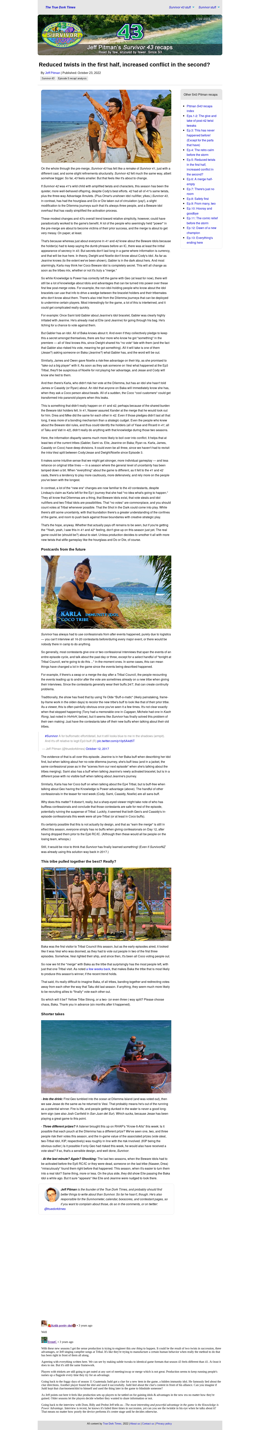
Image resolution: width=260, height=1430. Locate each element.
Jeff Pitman (52, 72)
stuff (180, 7)
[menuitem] (180, 7)
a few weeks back (98, 969)
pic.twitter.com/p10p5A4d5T (116, 741)
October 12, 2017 (97, 748)
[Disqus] (131, 1268)
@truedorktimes (55, 1209)
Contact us (148, 1423)
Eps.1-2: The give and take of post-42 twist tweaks (201, 121)
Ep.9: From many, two (201, 203)
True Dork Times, (112, 1423)
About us (135, 1423)
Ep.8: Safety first (198, 198)
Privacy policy (164, 1423)
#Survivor (51, 736)
